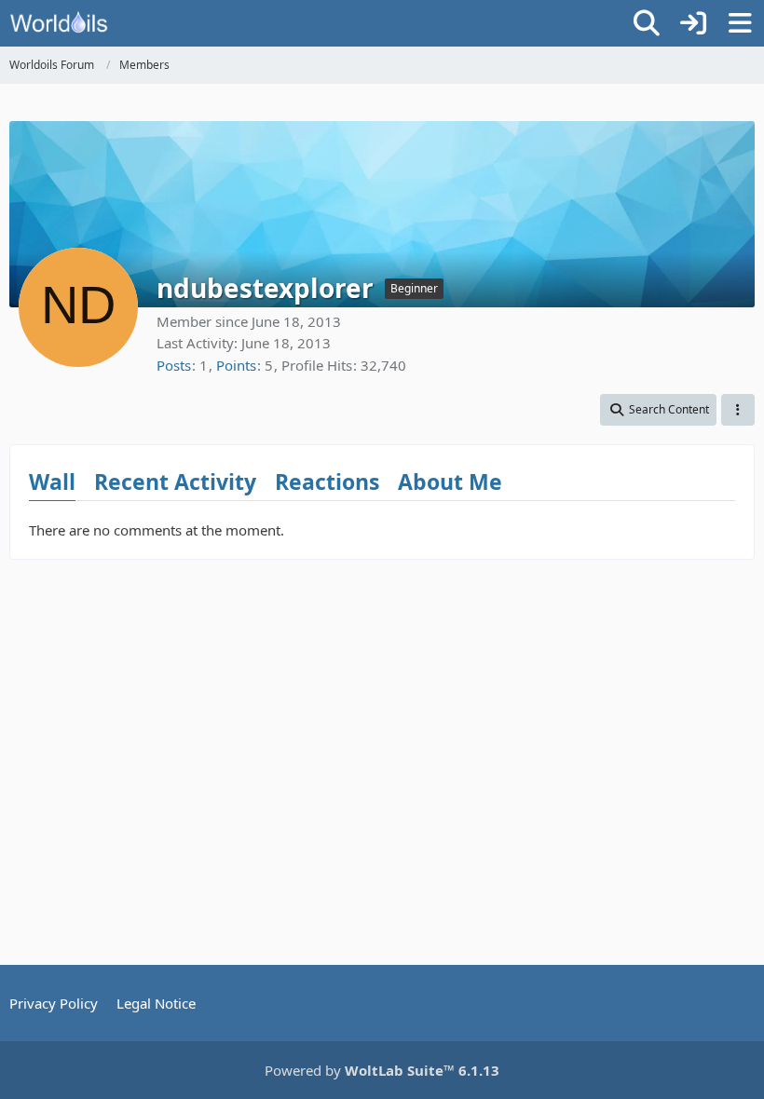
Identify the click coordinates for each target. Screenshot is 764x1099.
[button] (658, 410)
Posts (174, 365)
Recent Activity (175, 481)
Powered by (382, 1070)
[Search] (646, 23)
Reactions (327, 481)
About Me (450, 481)
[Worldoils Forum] (59, 23)
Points (236, 365)
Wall (52, 481)
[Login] (693, 23)
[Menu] (739, 23)
